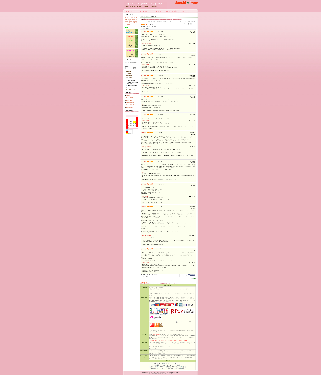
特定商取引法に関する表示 (162, 372)
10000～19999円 (130, 100)
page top (194, 278)
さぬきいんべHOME (145, 16)
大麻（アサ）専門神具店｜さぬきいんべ (144, 3)
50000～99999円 (130, 105)
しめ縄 (133, 22)
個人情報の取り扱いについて (148, 372)
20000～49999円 (130, 102)
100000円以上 (129, 107)
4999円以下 (129, 95)
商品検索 (127, 66)
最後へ (147, 28)
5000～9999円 (129, 97)
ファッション (129, 87)
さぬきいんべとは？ (174, 372)
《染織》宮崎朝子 (131, 80)
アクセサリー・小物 (130, 89)
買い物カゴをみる (130, 11)
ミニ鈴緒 (131, 17)
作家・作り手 (129, 77)
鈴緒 (126, 19)
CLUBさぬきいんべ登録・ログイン (144, 11)
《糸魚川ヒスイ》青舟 (132, 85)
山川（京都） (129, 73)
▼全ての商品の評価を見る (190, 22)
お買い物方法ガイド (159, 11)
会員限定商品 (129, 75)
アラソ (126, 17)
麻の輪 (135, 17)
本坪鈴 (129, 19)
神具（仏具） (129, 71)
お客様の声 (176, 11)
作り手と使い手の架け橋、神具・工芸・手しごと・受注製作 (141, 6)
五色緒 (130, 21)
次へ (144, 28)
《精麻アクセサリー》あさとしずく (132, 83)
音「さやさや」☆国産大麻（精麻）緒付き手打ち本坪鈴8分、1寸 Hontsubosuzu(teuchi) (161, 22)
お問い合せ (168, 11)
